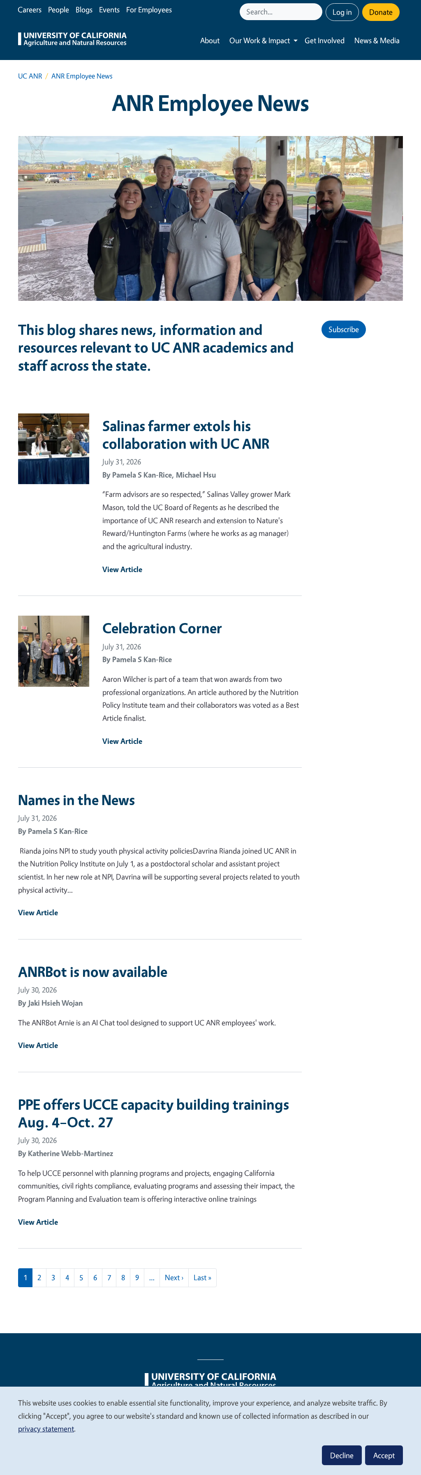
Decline (342, 1455)
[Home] (72, 40)
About (210, 40)
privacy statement (46, 1428)
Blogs (84, 9)
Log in (342, 12)
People (58, 9)
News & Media (377, 40)
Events (109, 9)
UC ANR (30, 76)
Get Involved (325, 40)
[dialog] (210, 1430)
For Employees (149, 9)
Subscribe (343, 329)
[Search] (317, 11)
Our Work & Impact (259, 40)
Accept (384, 1455)
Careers (30, 9)
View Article (122, 569)
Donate (381, 12)
